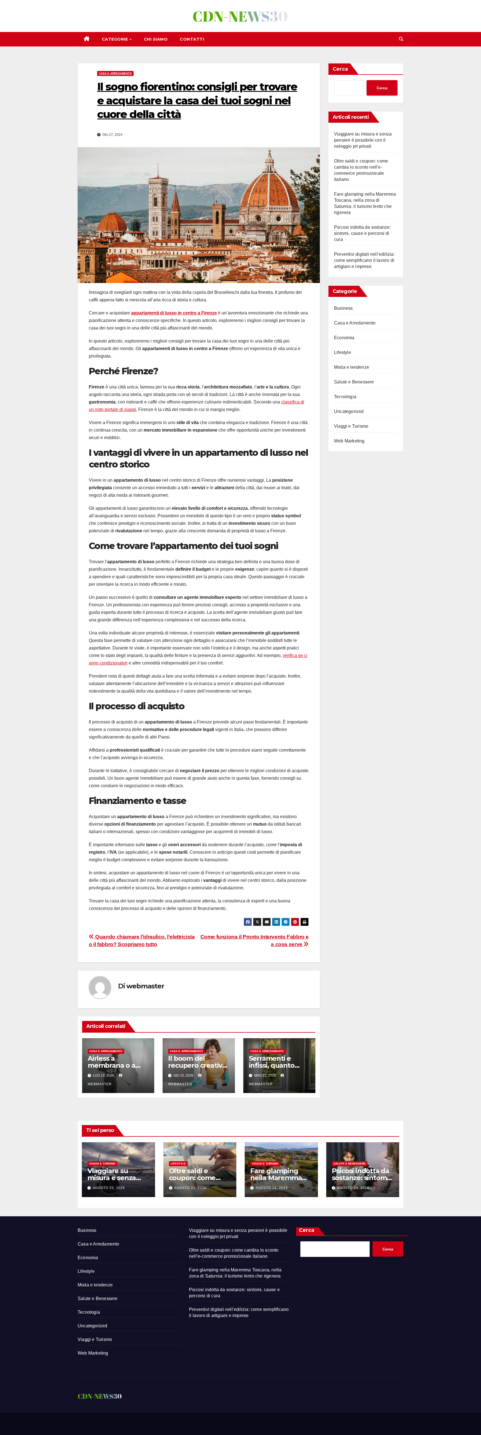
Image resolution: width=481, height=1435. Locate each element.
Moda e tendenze (351, 367)
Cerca (340, 69)
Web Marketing (349, 441)
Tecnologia (345, 396)
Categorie (115, 39)
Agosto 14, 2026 (272, 1188)
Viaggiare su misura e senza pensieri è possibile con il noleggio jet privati (363, 140)
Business (343, 308)
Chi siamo (156, 39)
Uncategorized (349, 411)
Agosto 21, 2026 (190, 1188)
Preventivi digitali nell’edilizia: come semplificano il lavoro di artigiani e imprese (364, 260)
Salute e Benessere (354, 382)
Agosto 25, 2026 (109, 1188)
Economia (344, 337)
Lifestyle (342, 352)
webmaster (145, 986)
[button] (401, 39)
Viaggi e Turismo (351, 426)
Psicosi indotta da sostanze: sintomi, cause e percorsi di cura (362, 233)
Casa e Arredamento (115, 73)
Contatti (192, 39)
